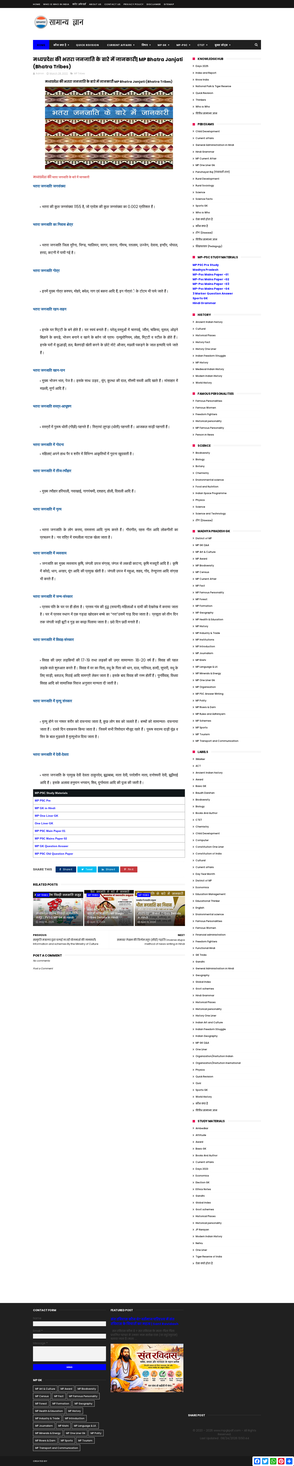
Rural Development (207, 178)
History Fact (203, 342)
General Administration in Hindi (215, 145)
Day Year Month (205, 874)
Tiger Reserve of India (209, 1256)
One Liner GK (44, 823)
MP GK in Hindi (45, 808)
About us (95, 4)
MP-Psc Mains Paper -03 (211, 284)
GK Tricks (201, 955)
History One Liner (206, 349)
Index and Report (206, 73)
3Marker (200, 759)
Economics (202, 887)
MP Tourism (203, 734)
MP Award (201, 558)
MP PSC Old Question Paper (54, 853)
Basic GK (201, 786)
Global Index (203, 982)
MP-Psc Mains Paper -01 (210, 274)
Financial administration (211, 934)
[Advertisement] (188, 24)
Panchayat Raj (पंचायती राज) (213, 172)
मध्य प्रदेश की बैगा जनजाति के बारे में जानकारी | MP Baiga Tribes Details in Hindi (107, 913)
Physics (200, 500)
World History (204, 382)
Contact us (112, 4)
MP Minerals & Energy (208, 673)
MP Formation (204, 606)
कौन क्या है (59, 45)
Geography (202, 975)
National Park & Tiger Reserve (213, 86)
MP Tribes (79, 73)
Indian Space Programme (211, 493)
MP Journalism (204, 653)
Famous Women (206, 407)
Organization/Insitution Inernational (218, 1063)
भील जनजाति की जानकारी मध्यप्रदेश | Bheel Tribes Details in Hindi (159, 913)
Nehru (199, 1243)
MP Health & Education (209, 619)
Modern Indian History (209, 376)
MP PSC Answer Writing (209, 693)
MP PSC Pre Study (206, 265)
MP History (202, 362)
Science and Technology (211, 513)
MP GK (162, 45)
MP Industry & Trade (208, 633)
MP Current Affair (206, 158)
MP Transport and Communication (217, 741)
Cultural (201, 328)
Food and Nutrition (207, 486)
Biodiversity (203, 453)
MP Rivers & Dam (206, 707)
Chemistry (202, 473)
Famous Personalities (209, 401)
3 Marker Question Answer (213, 293)
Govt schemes (205, 988)
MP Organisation (206, 687)
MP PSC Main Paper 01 (50, 830)
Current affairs (205, 138)
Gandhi (200, 961)
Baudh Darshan (205, 793)
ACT (198, 766)
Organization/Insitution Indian (214, 1056)
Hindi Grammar (205, 151)
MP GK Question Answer (51, 846)
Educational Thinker (208, 901)
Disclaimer (154, 4)
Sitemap (169, 4)
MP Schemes (203, 720)
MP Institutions (205, 639)
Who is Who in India (56, 4)
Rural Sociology (205, 185)
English (200, 907)
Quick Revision (87, 45)
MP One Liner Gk (205, 165)
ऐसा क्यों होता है (204, 219)
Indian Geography (207, 1036)
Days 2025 (202, 66)
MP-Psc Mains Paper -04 (211, 289)
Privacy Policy (134, 4)
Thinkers (201, 99)
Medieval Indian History (210, 369)
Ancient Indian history (209, 322)
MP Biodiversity (205, 565)
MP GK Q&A (202, 545)
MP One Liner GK (46, 815)
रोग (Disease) (204, 232)
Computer (202, 840)
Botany (200, 466)
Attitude (201, 1135)
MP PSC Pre (43, 800)
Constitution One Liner (210, 846)
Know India (202, 79)
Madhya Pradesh (205, 270)
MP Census (202, 572)
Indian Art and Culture (209, 1022)
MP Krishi (201, 660)
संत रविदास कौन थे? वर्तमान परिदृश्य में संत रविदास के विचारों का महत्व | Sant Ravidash (144, 1321)
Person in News (205, 434)
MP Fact (200, 585)
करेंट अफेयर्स (79, 4)
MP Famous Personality (210, 428)
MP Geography (204, 612)
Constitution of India (209, 853)
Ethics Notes (203, 1189)
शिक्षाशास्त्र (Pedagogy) (209, 246)
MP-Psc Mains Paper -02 (211, 279)
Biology (200, 459)
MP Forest (201, 599)
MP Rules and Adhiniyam (210, 714)
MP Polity (201, 700)
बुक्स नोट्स (221, 45)
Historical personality (209, 421)
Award (199, 779)
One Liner (201, 1049)
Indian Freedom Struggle (211, 355)
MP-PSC (182, 45)
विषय (145, 45)
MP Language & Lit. (207, 666)
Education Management (211, 894)
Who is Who (203, 106)
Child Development (208, 131)
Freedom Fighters (206, 414)
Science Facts (204, 199)
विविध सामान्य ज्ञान (206, 113)
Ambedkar (202, 1128)
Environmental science (210, 479)
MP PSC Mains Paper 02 (51, 838)
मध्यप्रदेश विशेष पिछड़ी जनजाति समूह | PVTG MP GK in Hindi (56, 915)
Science (200, 192)
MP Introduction (205, 646)
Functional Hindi (205, 948)
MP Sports (202, 727)
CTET (201, 45)
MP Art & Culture (206, 552)
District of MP (204, 538)
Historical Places (206, 335)
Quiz (198, 1083)
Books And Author (206, 813)
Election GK (202, 1182)
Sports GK (202, 205)
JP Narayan (202, 1229)
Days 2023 (202, 1169)
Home (36, 4)
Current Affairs (119, 45)
